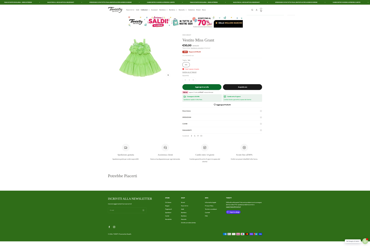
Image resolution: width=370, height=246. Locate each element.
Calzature (191, 10)
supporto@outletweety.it (233, 207)
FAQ (206, 216)
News (204, 10)
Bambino (172, 10)
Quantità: (185, 75)
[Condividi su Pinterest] (198, 136)
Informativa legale (210, 202)
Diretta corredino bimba (188, 223)
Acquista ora (242, 87)
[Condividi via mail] (201, 136)
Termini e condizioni (211, 209)
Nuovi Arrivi (130, 10)
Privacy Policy (209, 206)
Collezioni (144, 10)
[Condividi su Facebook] (191, 136)
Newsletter (168, 219)
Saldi (137, 10)
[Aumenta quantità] (193, 80)
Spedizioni (168, 212)
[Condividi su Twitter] (194, 136)
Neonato (182, 10)
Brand (198, 10)
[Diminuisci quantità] (185, 80)
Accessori (154, 10)
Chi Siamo (168, 202)
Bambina (162, 10)
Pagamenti (168, 209)
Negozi (167, 206)
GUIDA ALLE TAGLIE (189, 72)
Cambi (167, 216)
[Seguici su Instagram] (114, 227)
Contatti (207, 212)
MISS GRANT (186, 35)
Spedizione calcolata (197, 48)
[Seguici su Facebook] (109, 227)
